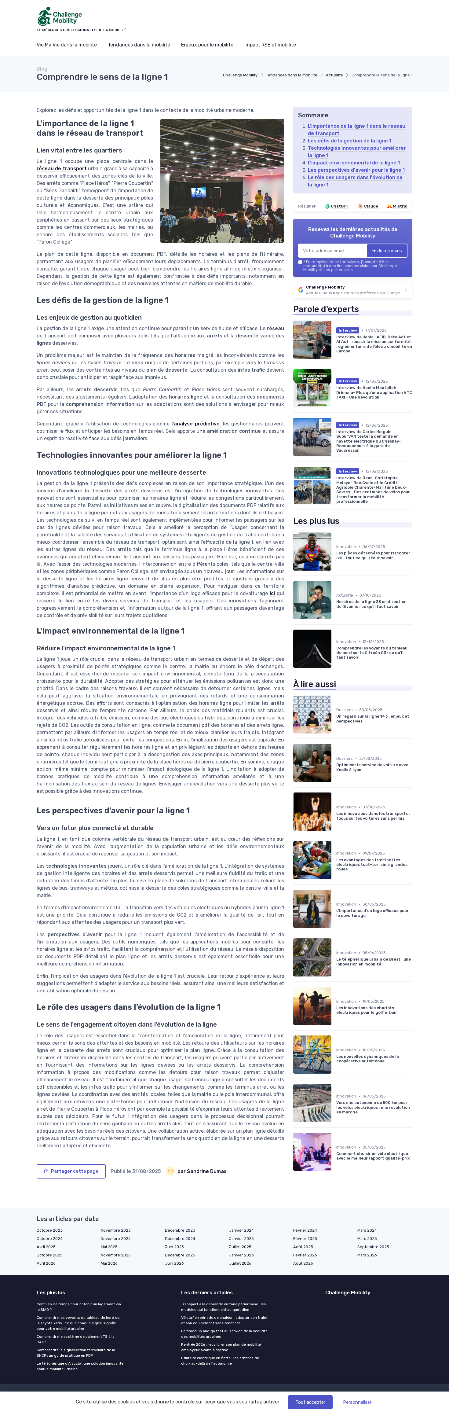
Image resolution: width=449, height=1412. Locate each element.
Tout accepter (310, 1402)
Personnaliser (357, 1402)
